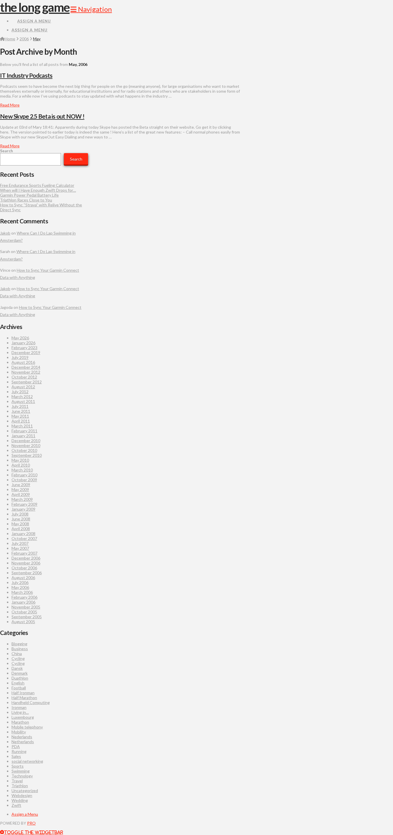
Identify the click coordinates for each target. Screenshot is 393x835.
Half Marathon (24, 697)
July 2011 (20, 406)
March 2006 (22, 592)
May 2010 (20, 460)
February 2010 (24, 474)
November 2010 (26, 445)
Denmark (20, 673)
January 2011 (23, 435)
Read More (10, 104)
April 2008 (21, 528)
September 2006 (27, 572)
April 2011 (21, 421)
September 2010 (27, 455)
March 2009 (22, 499)
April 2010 (21, 465)
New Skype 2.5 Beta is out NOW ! (42, 116)
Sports (18, 766)
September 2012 (27, 381)
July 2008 (20, 513)
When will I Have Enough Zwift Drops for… (38, 190)
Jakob (5, 233)
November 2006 (26, 562)
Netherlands (23, 741)
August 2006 (23, 577)
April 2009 (21, 494)
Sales (16, 756)
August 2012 (23, 386)
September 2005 (27, 616)
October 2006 (24, 567)
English (18, 682)
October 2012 (24, 376)
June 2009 (21, 484)
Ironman (19, 707)
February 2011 (24, 430)
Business (20, 648)
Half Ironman (23, 692)
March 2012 (22, 396)
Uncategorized (25, 790)
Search (6, 150)
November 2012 (26, 372)
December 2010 (26, 440)
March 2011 (22, 425)
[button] (91, 9)
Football (19, 687)
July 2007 (20, 543)
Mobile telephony (27, 726)
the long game (35, 7)
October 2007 (24, 538)
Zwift (16, 805)
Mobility (19, 731)
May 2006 (20, 587)
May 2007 (20, 548)
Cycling (18, 658)
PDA (16, 746)
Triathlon (20, 785)
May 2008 (20, 523)
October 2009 (24, 479)
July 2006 (20, 582)
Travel (17, 780)
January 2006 (23, 602)
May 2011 (20, 416)
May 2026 (20, 337)
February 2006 (24, 597)
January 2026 (23, 342)
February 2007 (24, 553)
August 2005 (23, 621)
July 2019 (20, 357)
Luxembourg (23, 717)
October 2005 (24, 611)
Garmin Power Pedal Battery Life (29, 195)
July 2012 (20, 391)
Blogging (19, 643)
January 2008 (23, 533)
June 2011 (21, 411)
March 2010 (22, 469)
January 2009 (23, 509)
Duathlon (20, 678)
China (17, 653)
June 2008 (21, 518)
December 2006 (26, 558)
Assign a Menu (34, 21)
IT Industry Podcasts (26, 75)
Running (19, 751)
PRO (31, 823)
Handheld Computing (31, 702)
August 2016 (23, 362)
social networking (27, 761)
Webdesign (22, 795)
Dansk (17, 668)
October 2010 (24, 450)
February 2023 (24, 347)
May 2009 (20, 489)
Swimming (21, 771)
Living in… (20, 712)
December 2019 (26, 352)
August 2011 (23, 401)
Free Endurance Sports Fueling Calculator (37, 185)
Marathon (20, 722)
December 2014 (26, 367)
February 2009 (24, 504)
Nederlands (22, 736)
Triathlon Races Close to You (26, 199)
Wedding (20, 800)
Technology (22, 775)
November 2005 (26, 606)
